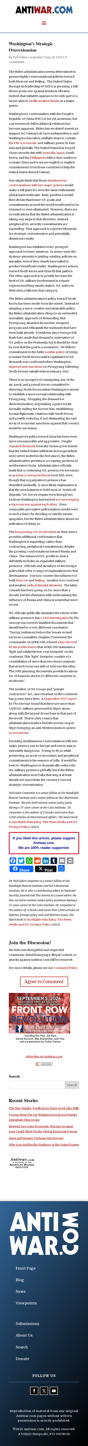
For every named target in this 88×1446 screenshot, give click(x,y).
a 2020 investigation (54, 618)
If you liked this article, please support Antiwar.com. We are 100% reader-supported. (44, 843)
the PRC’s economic (23, 143)
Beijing (40, 580)
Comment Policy (65, 968)
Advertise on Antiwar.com (44, 1056)
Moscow (22, 580)
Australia (49, 153)
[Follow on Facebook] (34, 1391)
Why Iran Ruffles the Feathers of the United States (44, 1145)
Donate (22, 1358)
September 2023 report (60, 699)
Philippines (38, 158)
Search (22, 1347)
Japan (60, 153)
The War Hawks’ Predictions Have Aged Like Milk (44, 1108)
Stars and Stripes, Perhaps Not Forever (36, 1138)
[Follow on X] (44, 1391)
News (21, 1291)
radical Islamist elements (44, 585)
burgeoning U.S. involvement (36, 532)
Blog (20, 1280)
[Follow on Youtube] (54, 1391)
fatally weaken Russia (44, 101)
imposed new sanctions (25, 367)
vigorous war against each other (34, 504)
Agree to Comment (44, 981)
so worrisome (18, 733)
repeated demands (22, 446)
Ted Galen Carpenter (28, 57)
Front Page (26, 1268)
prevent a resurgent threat (31, 475)
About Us (24, 1335)
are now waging (67, 499)
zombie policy (54, 352)
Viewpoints (26, 1303)
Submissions (27, 1323)
